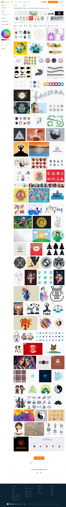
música (30, 25)
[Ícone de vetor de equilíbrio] (58, 308)
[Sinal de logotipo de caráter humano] (39, 120)
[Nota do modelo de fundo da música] (23, 235)
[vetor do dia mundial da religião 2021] (32, 349)
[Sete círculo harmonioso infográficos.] (53, 84)
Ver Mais (57, 18)
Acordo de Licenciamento (29, 488)
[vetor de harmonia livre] (23, 176)
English (52, 488)
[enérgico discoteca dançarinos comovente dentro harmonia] (18, 349)
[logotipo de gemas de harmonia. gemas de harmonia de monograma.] (21, 444)
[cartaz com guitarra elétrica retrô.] (59, 277)
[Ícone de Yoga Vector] (56, 415)
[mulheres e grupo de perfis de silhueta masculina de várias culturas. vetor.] (46, 185)
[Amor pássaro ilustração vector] (20, 48)
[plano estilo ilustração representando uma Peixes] (20, 262)
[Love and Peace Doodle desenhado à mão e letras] (21, 195)
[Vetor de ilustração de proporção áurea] (39, 34)
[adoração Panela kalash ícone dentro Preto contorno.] (17, 336)
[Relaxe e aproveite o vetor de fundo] (25, 185)
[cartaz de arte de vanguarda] (31, 277)
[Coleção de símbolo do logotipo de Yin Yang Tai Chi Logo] (39, 163)
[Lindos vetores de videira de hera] (55, 120)
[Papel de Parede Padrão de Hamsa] (22, 108)
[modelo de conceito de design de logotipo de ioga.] (57, 149)
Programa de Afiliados (28, 491)
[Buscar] (60, 5)
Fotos (26, 25)
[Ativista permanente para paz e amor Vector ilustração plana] (34, 209)
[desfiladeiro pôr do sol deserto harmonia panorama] (18, 308)
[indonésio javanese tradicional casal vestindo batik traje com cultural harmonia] (20, 389)
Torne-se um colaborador (40, 493)
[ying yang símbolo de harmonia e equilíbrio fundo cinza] (41, 415)
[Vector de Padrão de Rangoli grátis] (56, 108)
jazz (52, 25)
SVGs (16, 25)
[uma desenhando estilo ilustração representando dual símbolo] (46, 262)
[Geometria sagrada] (20, 134)
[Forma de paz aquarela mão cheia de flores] (58, 222)
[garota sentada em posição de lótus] (36, 48)
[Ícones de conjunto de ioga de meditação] (56, 163)
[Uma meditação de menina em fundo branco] (19, 429)
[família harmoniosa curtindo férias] (39, 176)
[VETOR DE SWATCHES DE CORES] (23, 120)
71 (44, 462)
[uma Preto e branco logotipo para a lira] (58, 262)
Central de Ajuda (40, 488)
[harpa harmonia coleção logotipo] (45, 277)
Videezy (13, 491)
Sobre (39, 491)
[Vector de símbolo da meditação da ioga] (55, 176)
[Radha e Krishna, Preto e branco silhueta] (20, 402)
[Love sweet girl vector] (39, 108)
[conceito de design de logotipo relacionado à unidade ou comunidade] (17, 185)
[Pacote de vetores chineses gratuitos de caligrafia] (23, 72)
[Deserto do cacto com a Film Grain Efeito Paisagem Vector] (55, 134)
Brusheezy (13, 488)
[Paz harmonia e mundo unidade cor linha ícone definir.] (39, 402)
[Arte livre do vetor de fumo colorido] (20, 84)
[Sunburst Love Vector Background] (36, 249)
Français (52, 493)
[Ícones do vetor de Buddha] (55, 249)
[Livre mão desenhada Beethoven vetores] (22, 163)
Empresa (13, 492)
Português (52, 491)
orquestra (61, 25)
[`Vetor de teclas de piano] (55, 72)
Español (52, 489)
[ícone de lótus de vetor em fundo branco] (18, 60)
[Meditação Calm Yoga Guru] (42, 235)
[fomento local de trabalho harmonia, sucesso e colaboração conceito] (33, 389)
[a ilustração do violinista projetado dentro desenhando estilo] (44, 293)
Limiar (2, 44)
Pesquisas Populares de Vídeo (28, 497)
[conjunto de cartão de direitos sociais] (19, 209)
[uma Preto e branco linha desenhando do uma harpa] (56, 293)
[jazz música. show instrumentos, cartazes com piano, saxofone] (26, 293)
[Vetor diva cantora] (35, 134)
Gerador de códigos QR (15, 499)
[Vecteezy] (5, 2)
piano (45, 25)
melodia (49, 25)
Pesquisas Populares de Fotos (28, 495)
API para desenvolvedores (16, 495)
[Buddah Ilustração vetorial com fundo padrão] (42, 222)
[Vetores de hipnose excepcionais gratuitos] (34, 84)
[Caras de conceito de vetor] (30, 60)
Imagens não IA (4, 15)
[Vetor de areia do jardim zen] (34, 429)
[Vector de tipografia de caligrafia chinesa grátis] (54, 429)
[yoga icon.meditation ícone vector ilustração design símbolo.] (47, 308)
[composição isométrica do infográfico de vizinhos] (39, 195)
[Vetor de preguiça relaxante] (23, 222)
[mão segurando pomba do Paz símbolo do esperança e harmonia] (39, 72)
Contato (39, 489)
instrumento (36, 25)
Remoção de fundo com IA (16, 498)
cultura (56, 25)
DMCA (26, 489)
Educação (13, 493)
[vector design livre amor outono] (54, 48)
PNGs (21, 25)
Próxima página (39, 458)
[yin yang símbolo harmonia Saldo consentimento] (58, 389)
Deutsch (52, 492)
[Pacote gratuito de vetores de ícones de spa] (23, 34)
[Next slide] (63, 26)
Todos (3, 12)
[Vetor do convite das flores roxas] (55, 34)
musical (41, 25)
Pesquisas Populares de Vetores (28, 493)
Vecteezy (13, 489)
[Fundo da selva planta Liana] (22, 95)
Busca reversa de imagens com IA (16, 497)
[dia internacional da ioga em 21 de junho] (21, 149)
